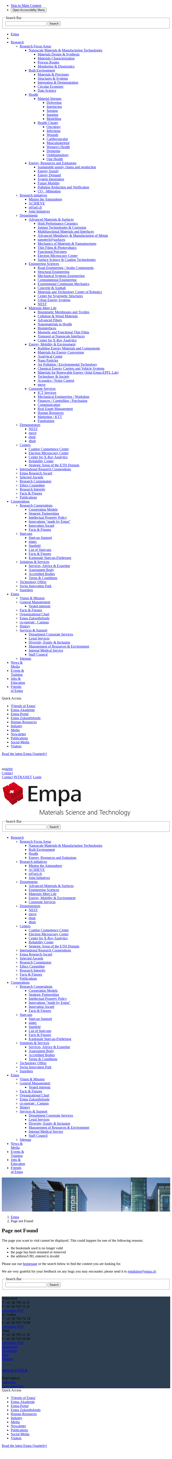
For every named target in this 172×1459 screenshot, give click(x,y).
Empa (15, 1217)
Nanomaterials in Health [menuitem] (55, 324)
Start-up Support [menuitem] (40, 538)
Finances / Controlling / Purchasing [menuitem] (62, 401)
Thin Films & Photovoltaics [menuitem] (57, 248)
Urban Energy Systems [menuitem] (54, 300)
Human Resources (24, 722)
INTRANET (23, 777)
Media (15, 730)
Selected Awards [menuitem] (31, 477)
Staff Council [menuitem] (38, 654)
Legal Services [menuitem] (39, 638)
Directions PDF (13, 1310)
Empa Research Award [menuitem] (36, 473)
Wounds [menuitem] (52, 135)
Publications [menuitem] (28, 497)
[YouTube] (9, 1363)
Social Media (20, 742)
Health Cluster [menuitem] (48, 123)
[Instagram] (5, 1363)
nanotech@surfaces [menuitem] (51, 239)
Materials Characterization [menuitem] (56, 58)
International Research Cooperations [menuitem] (45, 469)
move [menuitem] (41, 384)
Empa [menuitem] (15, 34)
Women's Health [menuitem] (58, 147)
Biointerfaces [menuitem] (47, 328)
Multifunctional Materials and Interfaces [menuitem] (66, 231)
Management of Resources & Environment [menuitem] (59, 646)
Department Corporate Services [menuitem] (51, 634)
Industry (16, 726)
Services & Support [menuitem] (33, 630)
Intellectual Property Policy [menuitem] (48, 517)
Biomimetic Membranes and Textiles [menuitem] (63, 312)
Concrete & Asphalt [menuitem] (52, 288)
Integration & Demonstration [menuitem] (58, 82)
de (7, 769)
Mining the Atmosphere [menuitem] (45, 199)
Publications (19, 738)
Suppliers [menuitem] (26, 590)
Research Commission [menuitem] (35, 481)
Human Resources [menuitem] (51, 413)
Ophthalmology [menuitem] (58, 155)
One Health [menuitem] (55, 159)
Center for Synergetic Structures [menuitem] (60, 296)
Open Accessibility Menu (29, 10)
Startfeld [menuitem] (35, 546)
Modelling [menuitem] (54, 119)
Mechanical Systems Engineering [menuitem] (61, 276)
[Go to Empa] (69, 817)
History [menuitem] (25, 626)
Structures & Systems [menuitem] (53, 78)
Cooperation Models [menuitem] (43, 509)
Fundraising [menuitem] (46, 421)
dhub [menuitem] (32, 441)
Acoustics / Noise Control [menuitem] (56, 380)
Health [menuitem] (33, 94)
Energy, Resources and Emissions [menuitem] (52, 163)
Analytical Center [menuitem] (50, 356)
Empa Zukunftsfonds (26, 718)
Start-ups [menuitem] (26, 533)
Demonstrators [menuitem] (30, 425)
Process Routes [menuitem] (48, 62)
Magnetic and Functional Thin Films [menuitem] (63, 332)
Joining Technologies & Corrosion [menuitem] (62, 227)
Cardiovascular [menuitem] (57, 139)
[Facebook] (11, 1363)
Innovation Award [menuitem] (41, 525)
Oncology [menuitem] (54, 127)
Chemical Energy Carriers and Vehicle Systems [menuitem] (71, 368)
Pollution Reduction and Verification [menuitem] (63, 187)
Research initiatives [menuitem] (33, 195)
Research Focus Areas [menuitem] (35, 46)
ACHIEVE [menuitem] (37, 203)
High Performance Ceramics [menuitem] (58, 223)
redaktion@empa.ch (142, 1271)
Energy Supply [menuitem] (48, 171)
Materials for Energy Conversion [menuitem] (61, 352)
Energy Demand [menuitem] (49, 175)
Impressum (9, 1347)
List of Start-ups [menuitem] (40, 550)
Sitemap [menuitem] (25, 658)
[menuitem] (17, 42)
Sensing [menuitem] (52, 111)
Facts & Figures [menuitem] (31, 493)
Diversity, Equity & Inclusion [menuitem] (49, 642)
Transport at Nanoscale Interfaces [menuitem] (61, 336)
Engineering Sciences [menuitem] (44, 264)
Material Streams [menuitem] (49, 98)
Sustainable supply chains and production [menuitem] (67, 167)
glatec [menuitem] (33, 542)
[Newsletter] (2, 1363)
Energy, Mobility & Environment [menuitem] (52, 344)
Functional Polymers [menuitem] (52, 252)
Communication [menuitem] (49, 405)
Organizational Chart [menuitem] (34, 614)
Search (54, 23)
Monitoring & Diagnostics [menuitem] (56, 66)
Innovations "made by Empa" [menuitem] (50, 521)
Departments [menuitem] (29, 215)
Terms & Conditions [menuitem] (43, 578)
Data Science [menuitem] (47, 90)
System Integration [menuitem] (51, 179)
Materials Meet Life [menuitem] (42, 308)
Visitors (16, 746)
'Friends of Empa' (23, 706)
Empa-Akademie (23, 710)
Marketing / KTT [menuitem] (50, 417)
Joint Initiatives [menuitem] (39, 211)
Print (5, 1355)
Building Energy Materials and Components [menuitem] (69, 348)
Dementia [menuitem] (53, 151)
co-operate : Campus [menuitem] (34, 622)
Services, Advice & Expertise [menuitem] (49, 566)
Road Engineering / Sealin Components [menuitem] (66, 268)
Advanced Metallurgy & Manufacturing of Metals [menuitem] (73, 235)
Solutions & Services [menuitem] (34, 562)
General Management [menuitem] (35, 602)
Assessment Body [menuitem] (41, 570)
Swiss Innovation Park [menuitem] (36, 586)
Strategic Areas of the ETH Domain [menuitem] (54, 465)
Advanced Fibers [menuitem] (50, 320)
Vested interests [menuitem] (39, 606)
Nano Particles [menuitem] (48, 360)
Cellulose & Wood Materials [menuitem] (58, 316)
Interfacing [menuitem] (54, 107)
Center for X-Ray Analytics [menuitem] (57, 340)
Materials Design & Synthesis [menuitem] (59, 54)
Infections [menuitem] (53, 131)
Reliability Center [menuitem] (41, 461)
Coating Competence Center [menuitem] (49, 449)
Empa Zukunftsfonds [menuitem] (34, 618)
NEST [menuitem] (42, 304)
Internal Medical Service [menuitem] (46, 650)
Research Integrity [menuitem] (32, 489)
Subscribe (9, 1382)
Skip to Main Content (26, 5)
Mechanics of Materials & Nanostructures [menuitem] (67, 243)
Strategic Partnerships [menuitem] (44, 513)
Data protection (13, 1386)
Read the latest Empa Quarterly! (24, 754)
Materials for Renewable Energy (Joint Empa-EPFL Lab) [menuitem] (78, 372)
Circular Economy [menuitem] (51, 86)
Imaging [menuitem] (52, 115)
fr (10, 769)
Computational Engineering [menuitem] (57, 280)
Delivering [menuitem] (54, 103)
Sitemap (7, 1359)
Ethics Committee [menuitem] (32, 485)
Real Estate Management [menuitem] (55, 409)
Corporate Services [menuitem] (42, 388)
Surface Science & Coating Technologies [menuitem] (67, 260)
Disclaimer (9, 1351)
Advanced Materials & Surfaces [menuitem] (51, 219)
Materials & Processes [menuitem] (53, 74)
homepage (30, 1264)
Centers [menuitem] (25, 445)
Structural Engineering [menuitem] (53, 272)
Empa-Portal (19, 714)
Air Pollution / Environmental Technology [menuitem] (67, 364)
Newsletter (18, 734)
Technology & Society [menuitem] (53, 376)
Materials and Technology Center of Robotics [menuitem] (70, 292)
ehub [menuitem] (32, 437)
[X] (7, 1363)
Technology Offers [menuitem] (33, 582)
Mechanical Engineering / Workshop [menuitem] (63, 397)
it (12, 769)
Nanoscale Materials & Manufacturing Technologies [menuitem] (65, 50)
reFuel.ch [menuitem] (35, 207)
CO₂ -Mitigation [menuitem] (49, 191)
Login (37, 777)
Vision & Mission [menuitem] (32, 598)
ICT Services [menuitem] (47, 393)
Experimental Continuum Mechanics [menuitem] (63, 284)
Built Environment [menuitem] (42, 70)
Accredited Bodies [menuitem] (42, 574)
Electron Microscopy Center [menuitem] (57, 256)
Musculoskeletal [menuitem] (58, 143)
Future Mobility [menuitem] (49, 183)
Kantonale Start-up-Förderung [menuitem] (50, 558)
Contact (7, 773)
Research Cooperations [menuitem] (36, 505)
